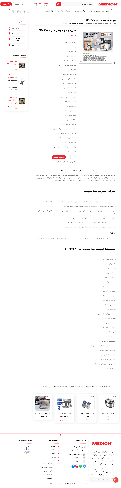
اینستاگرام (55, 387)
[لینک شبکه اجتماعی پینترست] (13, 11)
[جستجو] (58, 4)
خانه (114, 23)
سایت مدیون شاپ (90, 387)
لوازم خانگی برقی (15, 28)
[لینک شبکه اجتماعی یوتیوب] (17, 11)
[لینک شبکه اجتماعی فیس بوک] (28, 11)
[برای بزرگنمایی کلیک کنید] (113, 63)
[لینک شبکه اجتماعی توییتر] (24, 11)
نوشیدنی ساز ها (16, 33)
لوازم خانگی (107, 23)
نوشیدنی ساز (98, 23)
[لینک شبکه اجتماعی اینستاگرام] (20, 11)
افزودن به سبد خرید (59, 157)
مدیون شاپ (98, 452)
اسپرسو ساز (88, 23)
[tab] (91, 171)
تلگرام (49, 387)
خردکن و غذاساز (16, 45)
